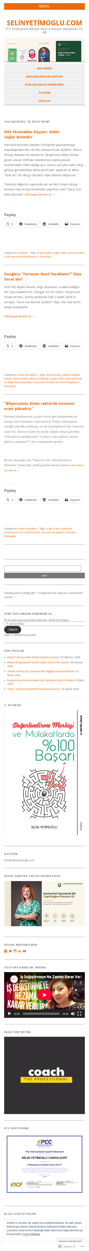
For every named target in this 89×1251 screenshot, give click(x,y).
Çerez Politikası (31, 1234)
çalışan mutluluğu (39, 378)
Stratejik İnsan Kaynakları (18, 382)
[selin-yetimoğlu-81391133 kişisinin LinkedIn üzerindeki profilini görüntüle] (19, 951)
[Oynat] (9, 1014)
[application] (44, 995)
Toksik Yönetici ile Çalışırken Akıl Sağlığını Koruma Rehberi (41, 671)
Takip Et (12, 629)
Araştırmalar (44, 252)
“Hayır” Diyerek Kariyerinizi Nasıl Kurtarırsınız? (34, 689)
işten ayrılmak (74, 378)
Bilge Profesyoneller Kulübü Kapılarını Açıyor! (33, 657)
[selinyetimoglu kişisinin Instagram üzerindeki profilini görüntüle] (15, 951)
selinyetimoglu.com (44, 23)
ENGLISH (44, 100)
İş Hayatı (23, 252)
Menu (44, 6)
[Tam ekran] (79, 1014)
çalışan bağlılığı (71, 374)
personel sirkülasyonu (24, 256)
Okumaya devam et (39, 194)
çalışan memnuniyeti (16, 378)
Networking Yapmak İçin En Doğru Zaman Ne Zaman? (38, 662)
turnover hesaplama (66, 382)
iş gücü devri (60, 252)
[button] (44, 773)
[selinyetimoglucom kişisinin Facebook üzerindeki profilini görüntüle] (5, 951)
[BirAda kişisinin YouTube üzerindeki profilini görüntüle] (24, 951)
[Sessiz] (73, 1014)
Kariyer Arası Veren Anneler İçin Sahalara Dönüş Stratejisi (40, 680)
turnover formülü (44, 382)
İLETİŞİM (44, 92)
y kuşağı (70, 532)
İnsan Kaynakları (27, 374)
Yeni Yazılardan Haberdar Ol (28, 613)
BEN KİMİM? (44, 68)
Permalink (45, 256)
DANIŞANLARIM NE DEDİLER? (44, 76)
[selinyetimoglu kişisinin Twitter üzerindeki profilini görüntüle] (10, 951)
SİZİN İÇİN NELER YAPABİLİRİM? (44, 84)
